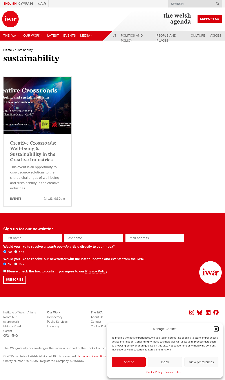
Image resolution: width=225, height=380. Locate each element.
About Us (97, 317)
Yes (21, 252)
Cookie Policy (154, 372)
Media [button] (85, 35)
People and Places (166, 38)
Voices (215, 35)
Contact (96, 322)
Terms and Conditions (92, 356)
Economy (53, 326)
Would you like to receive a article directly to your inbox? (59, 246)
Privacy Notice (173, 372)
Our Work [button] (31, 35)
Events (69, 35)
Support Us (209, 19)
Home (7, 50)
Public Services (57, 322)
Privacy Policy (96, 271)
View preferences (201, 362)
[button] (216, 329)
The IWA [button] (9, 35)
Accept (129, 362)
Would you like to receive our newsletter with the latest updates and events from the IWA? (73, 259)
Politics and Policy (132, 38)
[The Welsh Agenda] (177, 19)
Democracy (54, 317)
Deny (165, 362)
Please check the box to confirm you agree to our (56, 271)
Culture (198, 35)
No (9, 252)
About (110, 35)
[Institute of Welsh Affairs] (10, 19)
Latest (53, 35)
